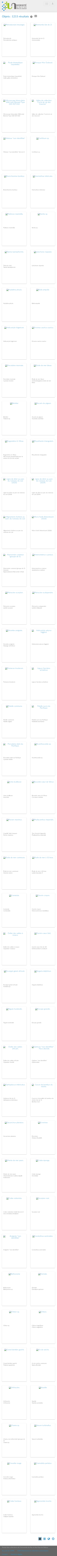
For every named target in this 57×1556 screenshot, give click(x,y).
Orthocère (6, 1401)
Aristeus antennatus (9, 1478)
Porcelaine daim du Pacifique (12, 757)
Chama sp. (6, 1442)
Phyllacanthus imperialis (39, 835)
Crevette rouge (8, 1477)
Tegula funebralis (8, 1022)
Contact (5, 1554)
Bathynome (7, 1287)
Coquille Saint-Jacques (10, 833)
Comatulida (6, 911)
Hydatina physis (8, 303)
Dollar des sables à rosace (11, 947)
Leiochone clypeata (38, 265)
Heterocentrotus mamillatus (40, 911)
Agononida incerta (37, 1515)
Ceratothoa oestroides (39, 1250)
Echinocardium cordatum (39, 948)
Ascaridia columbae (37, 418)
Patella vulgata (7, 721)
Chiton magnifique (37, 1325)
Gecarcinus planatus (9, 1136)
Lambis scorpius (8, 608)
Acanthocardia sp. (37, 757)
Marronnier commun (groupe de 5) (14, 568)
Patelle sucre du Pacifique (40, 720)
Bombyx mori (36, 1102)
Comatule (6, 909)
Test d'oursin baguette (39, 833)
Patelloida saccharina (38, 721)
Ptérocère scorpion (9, 606)
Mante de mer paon (9, 1174)
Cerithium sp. (36, 152)
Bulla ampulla (36, 303)
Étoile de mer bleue (38, 379)
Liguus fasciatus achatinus (40, 682)
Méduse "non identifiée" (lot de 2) (14, 152)
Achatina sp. (7, 986)
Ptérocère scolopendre (39, 606)
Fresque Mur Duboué (38, 76)
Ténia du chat (7, 265)
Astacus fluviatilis (37, 1138)
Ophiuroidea (35, 1062)
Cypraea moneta (8, 381)
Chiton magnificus (37, 1327)
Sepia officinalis (36, 1365)
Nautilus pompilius (37, 1403)
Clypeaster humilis (8, 1062)
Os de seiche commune (39, 1363)
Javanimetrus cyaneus (38, 570)
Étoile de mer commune (10, 871)
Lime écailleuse (8, 795)
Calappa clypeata (8, 1516)
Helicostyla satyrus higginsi (40, 644)
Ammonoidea (36, 40)
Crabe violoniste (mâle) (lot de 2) (13, 1212)
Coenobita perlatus (38, 1477)
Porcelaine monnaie (9, 379)
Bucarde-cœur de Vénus (39, 795)
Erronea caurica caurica (39, 341)
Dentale (34, 1287)
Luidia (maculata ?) (37, 873)
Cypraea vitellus (8, 759)
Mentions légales (16, 1554)
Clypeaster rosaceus (9, 948)
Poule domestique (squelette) (12, 76)
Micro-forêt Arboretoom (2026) (42, 530)
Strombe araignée (8, 644)
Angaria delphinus (37, 985)
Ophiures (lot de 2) (9, 1098)
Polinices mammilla (9, 227)
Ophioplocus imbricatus (10, 1100)
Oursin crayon (36, 909)
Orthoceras (6, 1403)
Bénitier (5, 417)
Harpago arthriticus (9, 646)
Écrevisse (35, 1136)
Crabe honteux (8, 1515)
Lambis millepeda (37, 608)
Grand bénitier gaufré (10, 1363)
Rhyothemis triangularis (39, 455)
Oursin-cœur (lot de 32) (39, 947)
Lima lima (6, 797)
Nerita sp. (35, 227)
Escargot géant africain (10, 985)
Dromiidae (35, 1176)
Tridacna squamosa (9, 1365)
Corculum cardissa (37, 797)
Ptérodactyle (7, 38)
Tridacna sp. (6, 418)
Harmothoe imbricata (38, 190)
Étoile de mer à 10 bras (39, 871)
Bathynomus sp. (8, 1289)
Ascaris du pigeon (37, 417)
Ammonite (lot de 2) (38, 38)
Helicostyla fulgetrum (10, 341)
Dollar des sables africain (11, 1060)
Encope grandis (36, 1022)
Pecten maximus (8, 835)
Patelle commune (8, 720)
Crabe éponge (36, 1174)
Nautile (34, 1401)
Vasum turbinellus (37, 1439)
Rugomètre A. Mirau (9, 455)
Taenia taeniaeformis (9, 267)
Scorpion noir (36, 1212)
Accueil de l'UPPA (8, 1551)
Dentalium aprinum (37, 1289)
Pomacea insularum (9, 682)
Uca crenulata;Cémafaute (10, 1213)
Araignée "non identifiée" (11, 1250)
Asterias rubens (7, 873)
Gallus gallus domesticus (10, 78)
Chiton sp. (6, 1325)
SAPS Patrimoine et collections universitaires (32, 1551)
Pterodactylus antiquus (10, 40)
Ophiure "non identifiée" (39, 1060)
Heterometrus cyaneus (39, 568)
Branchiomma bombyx (10, 190)
